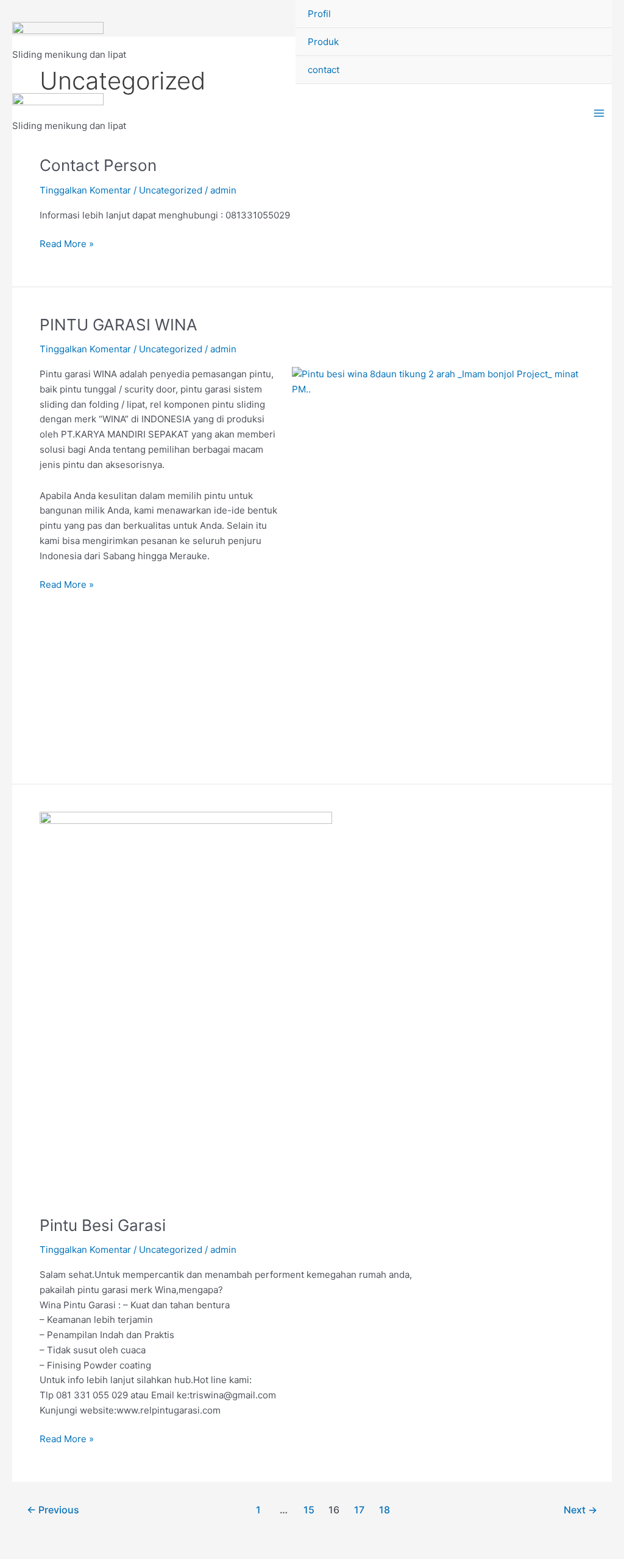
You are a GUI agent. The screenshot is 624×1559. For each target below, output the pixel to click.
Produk (323, 41)
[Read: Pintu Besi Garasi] (186, 1005)
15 (308, 1510)
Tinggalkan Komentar (85, 190)
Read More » (67, 243)
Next (580, 1510)
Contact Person (98, 165)
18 (384, 1510)
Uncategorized (170, 190)
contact (323, 69)
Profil (319, 13)
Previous (53, 1510)
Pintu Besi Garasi (103, 1225)
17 (359, 1510)
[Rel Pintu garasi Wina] (58, 35)
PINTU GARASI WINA (118, 324)
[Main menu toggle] (599, 113)
